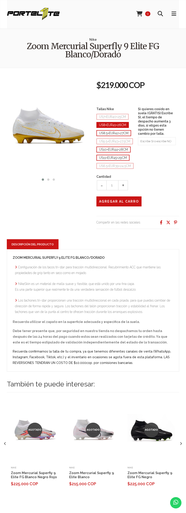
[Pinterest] (175, 222)
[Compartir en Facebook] (161, 222)
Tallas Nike (105, 109)
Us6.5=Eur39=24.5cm (115, 166)
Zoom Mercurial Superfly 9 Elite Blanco (91, 475)
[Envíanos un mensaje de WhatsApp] (175, 502)
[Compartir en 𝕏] (168, 222)
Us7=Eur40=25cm (112, 117)
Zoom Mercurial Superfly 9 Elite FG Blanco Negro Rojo (34, 475)
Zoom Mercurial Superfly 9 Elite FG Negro (149, 475)
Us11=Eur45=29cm (113, 158)
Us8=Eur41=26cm (112, 125)
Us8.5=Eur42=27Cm (113, 133)
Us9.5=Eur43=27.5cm (114, 141)
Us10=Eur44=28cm (113, 149)
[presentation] (5, 443)
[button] (43, 179)
